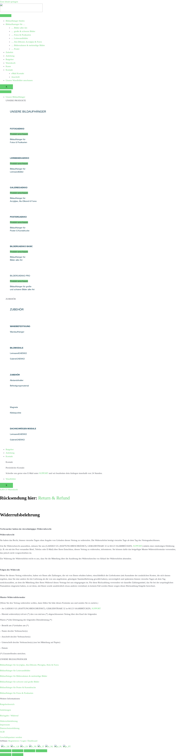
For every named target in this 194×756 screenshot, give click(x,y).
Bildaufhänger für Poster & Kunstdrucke (18, 687)
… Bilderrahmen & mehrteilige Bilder (28, 45)
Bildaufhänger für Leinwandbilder (15, 670)
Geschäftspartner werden (11, 737)
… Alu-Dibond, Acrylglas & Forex (26, 42)
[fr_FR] (32, 746)
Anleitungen (5, 710)
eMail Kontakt (17, 73)
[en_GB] (15, 746)
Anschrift (15, 77)
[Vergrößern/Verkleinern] (5, 750)
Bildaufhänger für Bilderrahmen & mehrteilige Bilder (23, 676)
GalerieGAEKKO (17, 359)
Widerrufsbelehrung (9, 721)
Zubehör (9, 52)
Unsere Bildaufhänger (15, 97)
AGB (2, 732)
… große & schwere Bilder (23, 31)
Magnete (14, 407)
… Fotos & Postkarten (21, 35)
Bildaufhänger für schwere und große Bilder (19, 682)
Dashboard (32, 741)
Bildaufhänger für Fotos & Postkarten (16, 693)
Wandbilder (11, 479)
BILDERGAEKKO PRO (20, 276)
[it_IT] (41, 746)
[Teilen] (29, 750)
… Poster (15, 49)
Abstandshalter (16, 380)
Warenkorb (10, 63)
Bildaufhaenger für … (15, 24)
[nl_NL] (49, 746)
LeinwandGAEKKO (18, 353)
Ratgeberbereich (7, 704)
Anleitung (10, 56)
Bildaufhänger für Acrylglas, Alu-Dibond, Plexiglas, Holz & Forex (29, 665)
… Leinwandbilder (19, 38)
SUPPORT (43, 473)
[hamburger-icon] (5, 15)
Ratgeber (10, 59)
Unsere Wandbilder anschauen (19, 80)
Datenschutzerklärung (9, 728)
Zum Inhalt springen (9, 2)
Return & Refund (54, 497)
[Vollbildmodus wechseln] (17, 750)
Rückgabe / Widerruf (9, 715)
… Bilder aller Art (19, 28)
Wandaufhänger (17, 332)
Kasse (8, 66)
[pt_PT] (67, 746)
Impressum (5, 725)
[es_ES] (24, 746)
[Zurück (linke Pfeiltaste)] (5, 754)
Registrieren (13, 741)
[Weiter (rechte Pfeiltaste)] (17, 754)
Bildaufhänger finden (15, 21)
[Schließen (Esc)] (41, 750)
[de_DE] (5, 746)
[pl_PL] (58, 746)
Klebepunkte (15, 413)
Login (23, 741)
